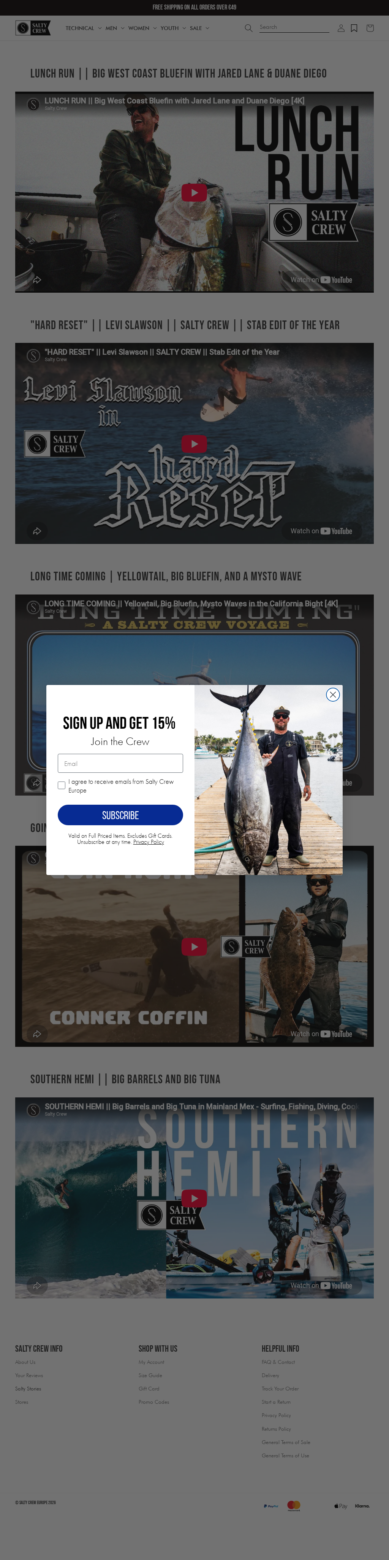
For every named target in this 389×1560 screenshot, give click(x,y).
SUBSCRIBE (120, 815)
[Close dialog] (333, 694)
